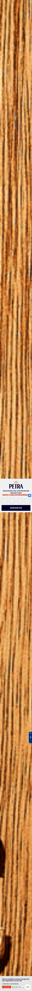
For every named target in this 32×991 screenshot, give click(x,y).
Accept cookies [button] (6, 987)
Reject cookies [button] (15, 987)
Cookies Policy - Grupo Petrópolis (10, 983)
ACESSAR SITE (16, 508)
